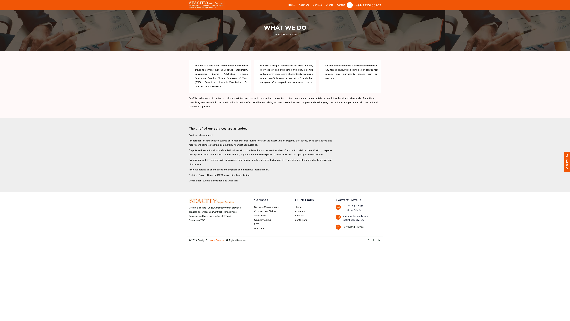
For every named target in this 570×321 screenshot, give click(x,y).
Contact (341, 5)
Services (317, 5)
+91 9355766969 (352, 210)
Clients (329, 5)
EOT (256, 224)
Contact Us (301, 220)
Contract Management (266, 207)
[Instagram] (373, 240)
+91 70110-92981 (352, 206)
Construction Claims (265, 211)
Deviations (260, 228)
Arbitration (260, 215)
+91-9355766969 (368, 5)
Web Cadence (217, 240)
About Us (304, 5)
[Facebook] (368, 240)
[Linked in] (378, 240)
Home (291, 5)
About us (300, 211)
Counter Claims (262, 220)
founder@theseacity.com (355, 216)
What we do (290, 34)
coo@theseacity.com (353, 220)
